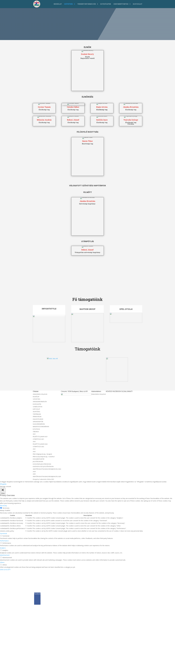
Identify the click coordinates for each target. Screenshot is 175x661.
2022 (34, 441)
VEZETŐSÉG (36, 411)
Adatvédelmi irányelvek (40, 394)
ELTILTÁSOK (36, 429)
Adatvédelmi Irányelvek (98, 394)
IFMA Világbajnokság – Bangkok (42, 454)
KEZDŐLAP (58, 4)
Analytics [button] (3, 548)
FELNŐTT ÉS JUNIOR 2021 (40, 436)
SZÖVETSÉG (68, 4)
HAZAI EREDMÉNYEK (39, 424)
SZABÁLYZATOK (37, 407)
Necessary (5, 508)
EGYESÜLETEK (105, 4)
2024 (34, 471)
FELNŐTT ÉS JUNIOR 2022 (40, 444)
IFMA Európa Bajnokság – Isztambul (43, 456)
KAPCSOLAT (137, 4)
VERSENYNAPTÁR (38, 422)
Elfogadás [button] (3, 484)
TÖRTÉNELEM (37, 414)
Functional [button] (3, 533)
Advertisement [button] (5, 555)
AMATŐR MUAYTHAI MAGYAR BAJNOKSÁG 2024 (47, 469)
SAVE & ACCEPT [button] (5, 570)
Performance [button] (4, 541)
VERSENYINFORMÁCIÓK (86, 4)
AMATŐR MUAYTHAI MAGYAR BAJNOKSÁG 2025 (47, 476)
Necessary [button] (3, 506)
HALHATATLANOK (38, 419)
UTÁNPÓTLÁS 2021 (38, 439)
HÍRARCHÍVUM (37, 416)
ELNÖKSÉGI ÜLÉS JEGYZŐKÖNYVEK (43, 466)
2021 (34, 434)
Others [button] (2, 562)
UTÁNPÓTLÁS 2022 (38, 446)
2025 (34, 474)
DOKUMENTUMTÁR (121, 4)
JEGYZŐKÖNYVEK (38, 461)
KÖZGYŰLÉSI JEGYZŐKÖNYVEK (42, 464)
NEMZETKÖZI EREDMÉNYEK (41, 426)
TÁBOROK (36, 432)
